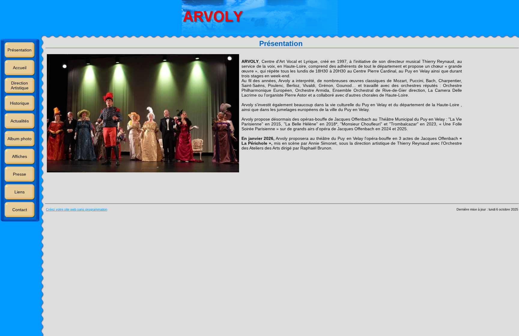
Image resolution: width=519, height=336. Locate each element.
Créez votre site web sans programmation (76, 209)
